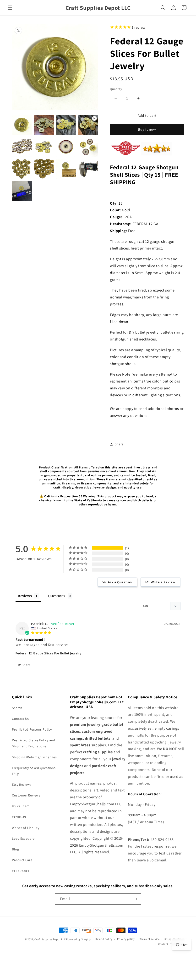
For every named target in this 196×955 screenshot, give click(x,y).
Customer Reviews (26, 795)
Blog (15, 849)
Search (17, 708)
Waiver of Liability (25, 828)
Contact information (171, 944)
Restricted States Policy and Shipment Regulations (33, 743)
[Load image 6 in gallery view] (66, 147)
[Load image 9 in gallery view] (44, 169)
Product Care (22, 860)
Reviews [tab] (25, 596)
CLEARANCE (21, 871)
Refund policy (103, 939)
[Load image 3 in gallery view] (66, 125)
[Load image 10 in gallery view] (66, 169)
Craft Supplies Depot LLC (49, 939)
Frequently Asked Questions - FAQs (35, 771)
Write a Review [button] (163, 582)
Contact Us (20, 718)
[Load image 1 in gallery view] (22, 125)
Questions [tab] (56, 596)
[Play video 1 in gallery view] (88, 125)
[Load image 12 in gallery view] (22, 191)
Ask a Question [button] (120, 582)
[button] (10, 7)
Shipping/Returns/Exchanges (34, 757)
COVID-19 (19, 817)
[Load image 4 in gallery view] (22, 147)
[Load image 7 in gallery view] (88, 147)
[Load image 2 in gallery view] (44, 125)
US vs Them (21, 806)
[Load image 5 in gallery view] (44, 147)
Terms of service (150, 939)
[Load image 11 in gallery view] (88, 169)
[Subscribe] (135, 899)
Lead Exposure (23, 838)
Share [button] (119, 444)
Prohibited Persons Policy (32, 729)
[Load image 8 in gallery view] (22, 169)
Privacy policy (126, 939)
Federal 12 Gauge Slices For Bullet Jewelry (49, 653)
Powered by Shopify (78, 939)
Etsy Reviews (21, 784)
